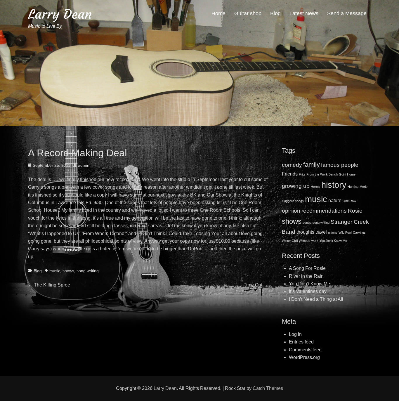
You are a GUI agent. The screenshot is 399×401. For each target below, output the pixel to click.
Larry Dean (60, 14)
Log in (295, 334)
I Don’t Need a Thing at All (316, 299)
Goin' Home (347, 174)
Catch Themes (268, 388)
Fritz (302, 174)
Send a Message (347, 13)
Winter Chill (290, 240)
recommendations (324, 211)
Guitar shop (247, 13)
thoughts (305, 232)
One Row (349, 201)
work (314, 240)
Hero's (315, 186)
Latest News (303, 13)
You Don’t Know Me (309, 283)
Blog (275, 13)
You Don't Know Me (333, 240)
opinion (291, 211)
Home (218, 13)
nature (334, 200)
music (54, 270)
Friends (290, 173)
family (311, 164)
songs (307, 222)
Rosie (355, 211)
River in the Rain (306, 276)
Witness (304, 240)
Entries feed (301, 341)
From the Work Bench (322, 174)
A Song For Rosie (307, 268)
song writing (88, 270)
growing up (296, 186)
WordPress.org (304, 357)
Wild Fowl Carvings (352, 232)
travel (321, 232)
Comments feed (305, 349)
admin (83, 165)
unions (332, 232)
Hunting (353, 186)
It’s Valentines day (308, 291)
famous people (339, 165)
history (333, 185)
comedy (292, 165)
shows (68, 270)
